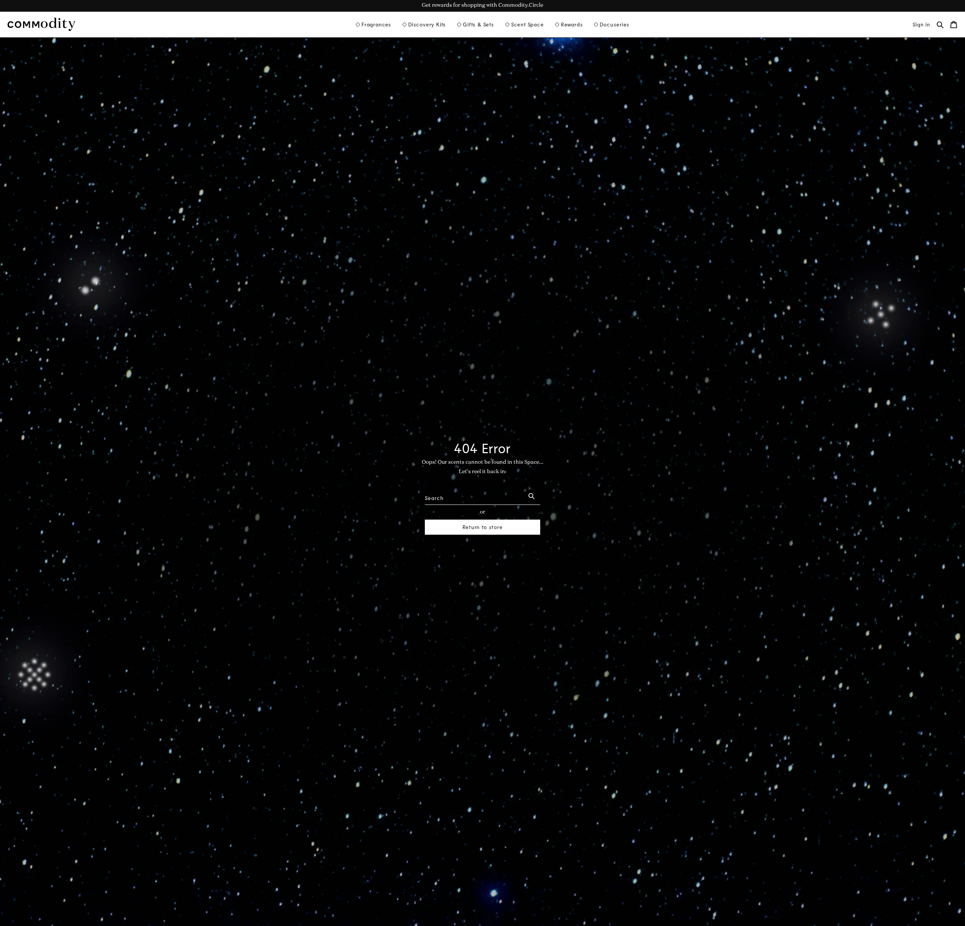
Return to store (483, 527)
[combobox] (473, 496)
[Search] (531, 496)
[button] (373, 24)
